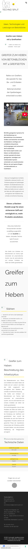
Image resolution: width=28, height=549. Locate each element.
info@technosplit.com (9, 501)
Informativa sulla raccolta (6, 547)
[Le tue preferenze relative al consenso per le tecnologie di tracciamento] (25, 546)
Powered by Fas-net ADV (14, 540)
